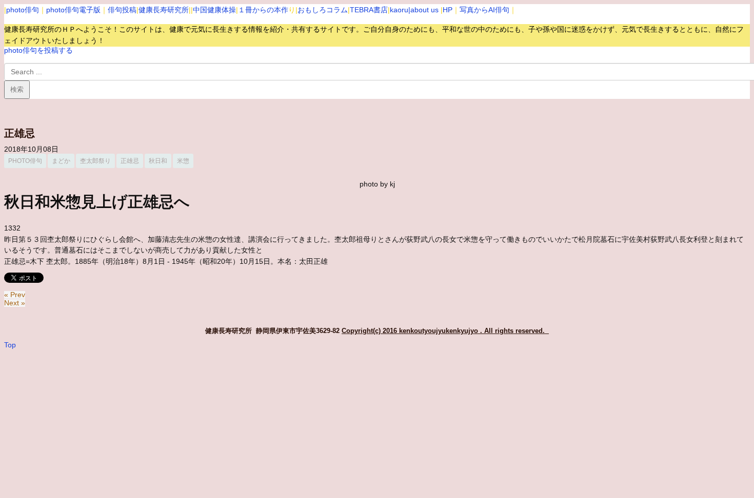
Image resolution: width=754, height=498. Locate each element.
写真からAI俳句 (484, 10)
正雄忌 (130, 160)
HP (447, 10)
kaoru (399, 10)
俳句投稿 (122, 10)
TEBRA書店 (369, 10)
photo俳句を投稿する (38, 50)
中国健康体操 (214, 10)
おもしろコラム (322, 10)
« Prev (14, 295)
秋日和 (158, 160)
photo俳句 (22, 10)
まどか (61, 160)
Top (10, 345)
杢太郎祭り (95, 160)
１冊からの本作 (263, 10)
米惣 (183, 160)
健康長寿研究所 (163, 10)
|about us (423, 10)
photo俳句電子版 (73, 10)
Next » (14, 303)
